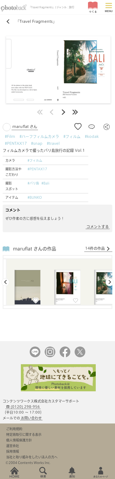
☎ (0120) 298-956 (23, 406)
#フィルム (71, 136)
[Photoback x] (80, 356)
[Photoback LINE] (35, 356)
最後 (75, 112)
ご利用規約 (14, 428)
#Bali (45, 183)
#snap (37, 143)
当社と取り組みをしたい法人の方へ (31, 457)
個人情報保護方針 (19, 440)
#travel (53, 143)
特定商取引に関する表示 (23, 434)
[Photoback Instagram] (50, 356)
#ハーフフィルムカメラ (39, 136)
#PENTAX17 (16, 143)
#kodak (92, 136)
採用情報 (12, 451)
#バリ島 (33, 183)
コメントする (97, 227)
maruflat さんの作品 (34, 248)
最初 (40, 112)
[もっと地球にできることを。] (58, 390)
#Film (10, 136)
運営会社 (12, 445)
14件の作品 (95, 248)
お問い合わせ (31, 418)
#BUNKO (35, 197)
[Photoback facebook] (65, 356)
